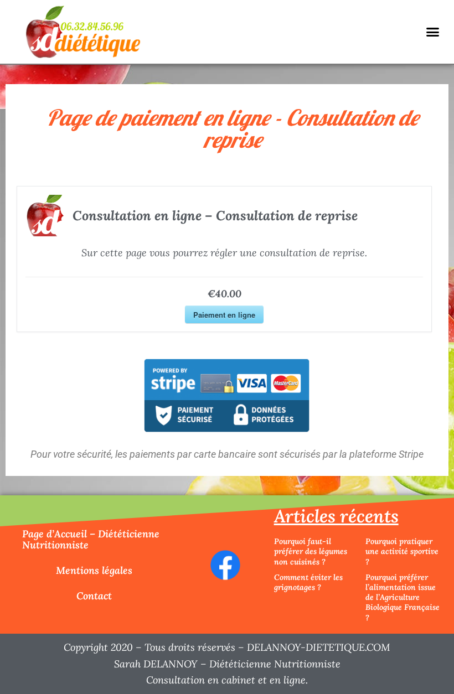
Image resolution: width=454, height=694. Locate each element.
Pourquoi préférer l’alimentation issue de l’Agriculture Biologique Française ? (402, 597)
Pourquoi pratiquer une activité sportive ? (401, 551)
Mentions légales (94, 570)
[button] (432, 32)
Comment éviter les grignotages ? (308, 582)
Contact (94, 595)
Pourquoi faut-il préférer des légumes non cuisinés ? (310, 551)
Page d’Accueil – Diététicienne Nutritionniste (90, 539)
